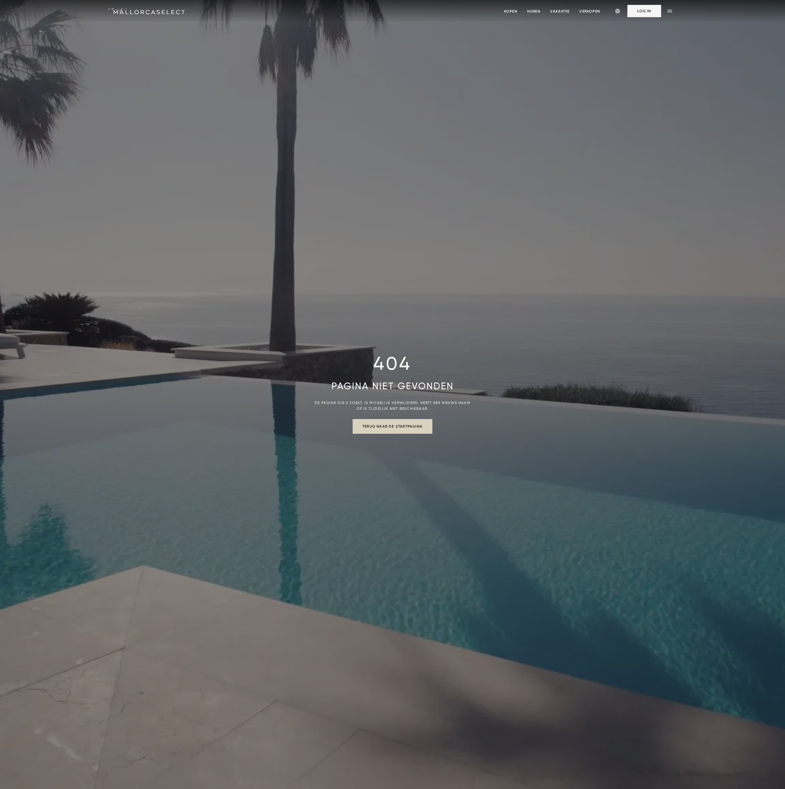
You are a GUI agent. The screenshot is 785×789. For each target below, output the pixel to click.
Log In (644, 11)
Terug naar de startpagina (392, 426)
